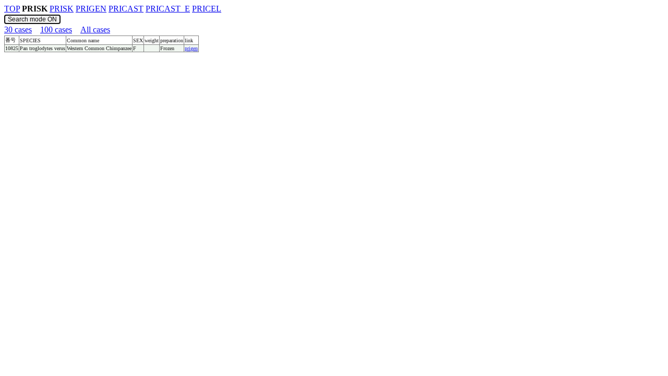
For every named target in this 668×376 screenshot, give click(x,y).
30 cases (18, 29)
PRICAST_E (168, 8)
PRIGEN (91, 8)
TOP (12, 8)
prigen (191, 48)
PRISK (62, 8)
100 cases (56, 29)
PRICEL (206, 8)
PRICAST (126, 8)
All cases (95, 29)
